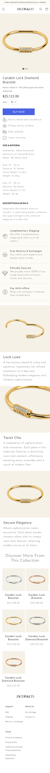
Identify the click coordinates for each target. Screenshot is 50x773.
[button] (3, 9)
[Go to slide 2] (25, 68)
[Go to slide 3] (26, 68)
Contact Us (30, 717)
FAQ (7, 712)
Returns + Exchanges (14, 721)
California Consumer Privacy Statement (14, 748)
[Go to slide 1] (23, 68)
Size (5, 102)
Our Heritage (30, 712)
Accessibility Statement (10, 757)
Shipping (9, 717)
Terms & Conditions (13, 737)
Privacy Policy (11, 742)
